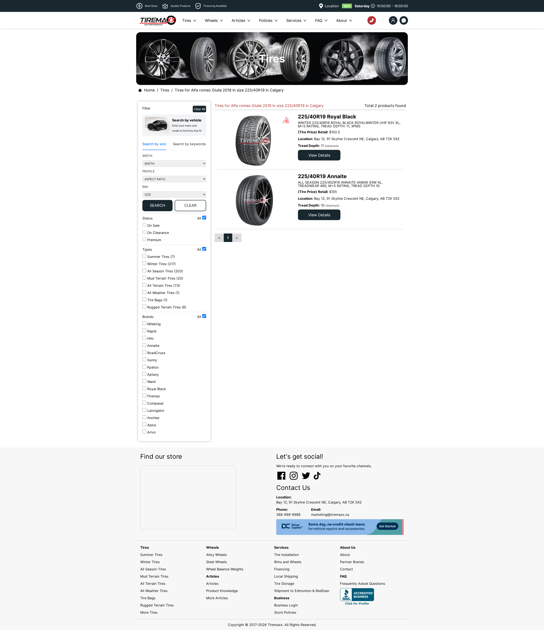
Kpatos (153, 367)
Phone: (282, 509)
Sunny (152, 360)
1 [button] (228, 238)
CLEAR (190, 205)
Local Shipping (286, 576)
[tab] (154, 144)
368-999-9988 (288, 514)
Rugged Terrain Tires (157, 605)
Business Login (286, 605)
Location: (284, 497)
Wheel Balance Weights (224, 569)
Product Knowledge (222, 591)
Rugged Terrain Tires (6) (166, 307)
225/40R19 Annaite (322, 176)
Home (149, 90)
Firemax (153, 396)
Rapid (151, 331)
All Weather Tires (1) (163, 293)
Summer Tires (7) (161, 257)
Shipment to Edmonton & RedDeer (301, 591)
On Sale (153, 225)
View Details (319, 155)
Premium (153, 240)
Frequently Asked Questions (362, 583)
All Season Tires (153, 569)
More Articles (217, 598)
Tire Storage (284, 583)
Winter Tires (150, 562)
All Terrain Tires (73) (163, 285)
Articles (212, 583)
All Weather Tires (153, 591)
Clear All (199, 109)
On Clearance (157, 233)
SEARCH (157, 205)
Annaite (153, 345)
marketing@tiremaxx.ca (330, 514)
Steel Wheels (216, 562)
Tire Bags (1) (157, 300)
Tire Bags (147, 598)
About (345, 555)
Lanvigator (155, 410)
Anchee (153, 418)
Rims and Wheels (287, 562)
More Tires (148, 612)
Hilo (150, 338)
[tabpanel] (174, 183)
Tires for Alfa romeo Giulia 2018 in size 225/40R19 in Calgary (229, 90)
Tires (164, 90)
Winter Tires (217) (161, 264)
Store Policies (285, 612)
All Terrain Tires (152, 583)
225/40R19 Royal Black (327, 117)
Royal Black (156, 389)
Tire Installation (286, 555)
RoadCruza (156, 353)
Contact (346, 569)
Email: (316, 509)
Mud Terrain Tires (154, 576)
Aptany (153, 374)
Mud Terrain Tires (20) (165, 278)
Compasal (155, 403)
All (199, 218)
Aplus (151, 425)
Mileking (154, 324)
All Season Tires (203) (165, 271)
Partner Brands (352, 562)
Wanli (151, 382)
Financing (281, 569)
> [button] (237, 238)
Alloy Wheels (216, 555)
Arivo (151, 432)
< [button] (219, 238)
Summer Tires (151, 555)
